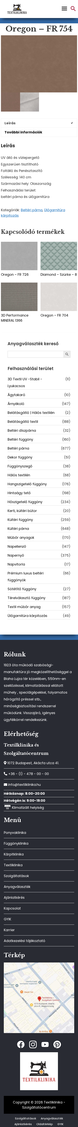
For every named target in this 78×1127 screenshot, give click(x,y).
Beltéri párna (31, 210)
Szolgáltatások (16, 875)
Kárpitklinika (14, 854)
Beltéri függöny (20, 439)
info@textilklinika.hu (24, 784)
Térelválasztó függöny (26, 597)
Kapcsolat (12, 908)
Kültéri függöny (20, 519)
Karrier (9, 930)
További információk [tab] (23, 132)
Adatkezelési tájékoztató (24, 940)
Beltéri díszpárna (22, 430)
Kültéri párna (18, 528)
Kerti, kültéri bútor (22, 510)
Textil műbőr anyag (24, 606)
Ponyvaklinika (15, 832)
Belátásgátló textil (23, 421)
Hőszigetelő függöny (25, 501)
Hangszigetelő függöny (27, 484)
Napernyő (16, 555)
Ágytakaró (16, 394)
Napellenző (17, 546)
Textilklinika (13, 865)
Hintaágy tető (19, 493)
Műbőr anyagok (21, 537)
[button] (73, 10)
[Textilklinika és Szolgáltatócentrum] (39, 964)
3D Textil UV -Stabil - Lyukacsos (25, 382)
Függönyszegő (20, 466)
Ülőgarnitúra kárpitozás (27, 615)
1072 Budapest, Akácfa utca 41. (32, 763)
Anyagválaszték (17, 886)
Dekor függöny (20, 457)
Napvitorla (16, 564)
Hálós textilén (19, 475)
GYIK (7, 919)
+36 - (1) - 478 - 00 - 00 (28, 773)
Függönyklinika (16, 843)
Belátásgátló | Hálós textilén (31, 412)
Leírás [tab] (10, 123)
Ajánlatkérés (14, 897)
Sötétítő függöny (22, 589)
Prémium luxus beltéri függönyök (26, 576)
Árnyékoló (16, 403)
